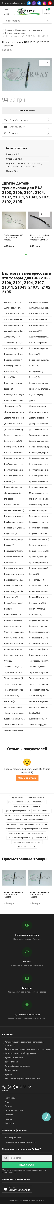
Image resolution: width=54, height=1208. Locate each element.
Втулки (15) (34, 377)
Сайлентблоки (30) (12, 615)
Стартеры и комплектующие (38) (15, 649)
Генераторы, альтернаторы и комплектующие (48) (40, 389)
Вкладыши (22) (36, 371)
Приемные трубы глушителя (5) (15, 551)
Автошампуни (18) (12, 337)
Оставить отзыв (27, 778)
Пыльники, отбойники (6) (15, 568)
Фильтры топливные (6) (40, 707)
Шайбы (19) (34, 713)
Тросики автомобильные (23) (40, 690)
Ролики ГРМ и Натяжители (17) (40, 597)
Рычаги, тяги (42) (37, 609)
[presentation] (41, 63)
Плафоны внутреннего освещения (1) (15, 522)
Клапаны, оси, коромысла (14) (40, 452)
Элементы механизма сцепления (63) (15, 730)
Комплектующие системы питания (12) (15, 476)
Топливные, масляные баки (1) (40, 667)
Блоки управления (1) (14, 366)
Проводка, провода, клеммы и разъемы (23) (40, 557)
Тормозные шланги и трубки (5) (40, 684)
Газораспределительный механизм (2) (40, 383)
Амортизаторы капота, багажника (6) (40, 342)
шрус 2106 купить (14, 820)
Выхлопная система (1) (14, 383)
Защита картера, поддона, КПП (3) (40, 441)
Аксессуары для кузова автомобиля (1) (15, 342)
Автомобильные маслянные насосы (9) (40, 314)
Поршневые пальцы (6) (39, 539)
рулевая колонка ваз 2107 (19, 802)
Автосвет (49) (35, 331)
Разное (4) (34, 574)
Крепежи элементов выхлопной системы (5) (40, 481)
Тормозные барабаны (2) (40, 672)
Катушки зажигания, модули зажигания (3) (15, 452)
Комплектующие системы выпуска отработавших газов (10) (15, 470)
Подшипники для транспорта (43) (15, 539)
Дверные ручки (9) (12, 406)
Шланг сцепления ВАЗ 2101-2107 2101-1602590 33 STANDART (39, 237)
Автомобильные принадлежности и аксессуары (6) (15, 325)
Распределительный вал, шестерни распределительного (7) (15, 580)
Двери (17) (34, 400)
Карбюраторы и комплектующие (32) (15, 447)
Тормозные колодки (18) (40, 678)
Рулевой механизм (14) (15, 603)
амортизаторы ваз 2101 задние (18, 815)
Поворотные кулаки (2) (14, 528)
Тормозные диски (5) (13, 678)
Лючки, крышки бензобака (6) (15, 493)
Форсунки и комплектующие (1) (15, 713)
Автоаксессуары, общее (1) (15, 302)
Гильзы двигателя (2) (14, 395)
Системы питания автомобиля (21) (15, 638)
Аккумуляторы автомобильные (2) (40, 337)
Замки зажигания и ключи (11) (40, 435)
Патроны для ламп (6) (14, 516)
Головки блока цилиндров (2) (15, 400)
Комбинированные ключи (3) (15, 464)
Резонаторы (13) (36, 580)
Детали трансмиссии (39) (15, 418)
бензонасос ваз (13, 829)
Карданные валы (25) (39, 447)
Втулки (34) (9, 377)
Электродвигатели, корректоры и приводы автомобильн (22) (15, 724)
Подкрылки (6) (10, 533)
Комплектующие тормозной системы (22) (40, 476)
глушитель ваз (39, 802)
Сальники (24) (35, 615)
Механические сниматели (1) (40, 499)
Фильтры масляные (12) (15, 707)
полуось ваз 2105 (17, 797)
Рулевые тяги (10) (37, 603)
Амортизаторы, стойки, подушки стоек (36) (15, 348)
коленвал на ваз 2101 (27, 847)
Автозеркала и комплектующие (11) (40, 302)
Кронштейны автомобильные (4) (15, 487)
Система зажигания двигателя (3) (15, 626)
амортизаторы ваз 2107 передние (27, 842)
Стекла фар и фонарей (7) (40, 649)
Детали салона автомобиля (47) (40, 412)
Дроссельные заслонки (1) (40, 429)
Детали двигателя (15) (39, 406)
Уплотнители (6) (11, 696)
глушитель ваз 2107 (35, 797)
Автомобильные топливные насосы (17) (40, 325)
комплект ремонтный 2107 (35, 820)
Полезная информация (12, 3)
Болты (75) (34, 366)
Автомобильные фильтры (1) (15, 331)
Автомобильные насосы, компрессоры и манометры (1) (15, 319)
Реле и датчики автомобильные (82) (15, 586)
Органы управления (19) (15, 510)
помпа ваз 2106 (38, 833)
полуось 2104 (41, 824)
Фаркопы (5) (10, 701)
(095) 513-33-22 (19, 1087)
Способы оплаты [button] (17, 127)
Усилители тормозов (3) (40, 696)
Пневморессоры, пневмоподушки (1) (40, 522)
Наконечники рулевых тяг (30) (15, 505)
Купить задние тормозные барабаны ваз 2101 (27, 838)
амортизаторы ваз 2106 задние (20, 824)
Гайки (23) (8, 389)
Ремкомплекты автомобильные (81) (40, 586)
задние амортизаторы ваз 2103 (17, 811)
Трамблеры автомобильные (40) (15, 690)
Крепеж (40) (10, 481)
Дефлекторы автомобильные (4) (15, 424)
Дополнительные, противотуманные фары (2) (15, 429)
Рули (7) (8, 609)
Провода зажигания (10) (15, 557)
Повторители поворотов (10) (40, 528)
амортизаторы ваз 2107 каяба (35, 829)
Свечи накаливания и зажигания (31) (15, 620)
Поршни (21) (10, 545)
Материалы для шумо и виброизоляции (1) (40, 493)
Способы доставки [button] (18, 120)
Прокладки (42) (11, 562)
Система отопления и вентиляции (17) (40, 626)
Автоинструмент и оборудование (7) (15, 308)
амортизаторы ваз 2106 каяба (27, 806)
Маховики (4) (10, 499)
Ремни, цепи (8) (11, 597)
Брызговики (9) (11, 371)
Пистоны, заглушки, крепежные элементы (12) (40, 516)
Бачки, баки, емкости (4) (40, 360)
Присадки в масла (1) (39, 551)
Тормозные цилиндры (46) (15, 684)
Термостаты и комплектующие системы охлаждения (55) (40, 661)
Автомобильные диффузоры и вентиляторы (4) (15, 314)
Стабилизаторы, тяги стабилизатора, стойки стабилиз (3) (40, 643)
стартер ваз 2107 (41, 815)
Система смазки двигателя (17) (40, 632)
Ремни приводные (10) (39, 591)
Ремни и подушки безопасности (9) (15, 591)
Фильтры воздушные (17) (40, 701)
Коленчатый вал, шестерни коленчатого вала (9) (40, 458)
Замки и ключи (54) (13, 441)
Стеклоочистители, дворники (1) (15, 655)
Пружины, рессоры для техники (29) (40, 562)
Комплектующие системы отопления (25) (40, 470)
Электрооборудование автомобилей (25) (40, 724)
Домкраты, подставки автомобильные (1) (40, 424)
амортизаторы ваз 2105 (19, 833)
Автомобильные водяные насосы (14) (40, 308)
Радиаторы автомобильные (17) (40, 568)
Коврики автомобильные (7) (15, 458)
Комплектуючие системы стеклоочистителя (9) (40, 464)
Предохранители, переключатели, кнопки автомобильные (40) (40, 545)
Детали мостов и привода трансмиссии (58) (15, 412)
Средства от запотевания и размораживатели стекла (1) (15, 643)
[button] (26, 254)
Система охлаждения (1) (15, 632)
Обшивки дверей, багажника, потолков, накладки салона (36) (40, 505)
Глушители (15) (36, 395)
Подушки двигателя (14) (40, 533)
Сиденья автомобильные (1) (40, 620)
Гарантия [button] (13, 133)
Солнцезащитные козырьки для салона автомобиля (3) (40, 638)
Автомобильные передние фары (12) (40, 319)
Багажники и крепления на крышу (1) (40, 348)
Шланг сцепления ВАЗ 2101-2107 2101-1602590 (13, 894)
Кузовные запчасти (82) (40, 487)
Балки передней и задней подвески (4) (15, 354)
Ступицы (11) (10, 661)
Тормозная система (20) (15, 672)
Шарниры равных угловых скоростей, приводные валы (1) (15, 719)
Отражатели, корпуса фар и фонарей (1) (40, 510)
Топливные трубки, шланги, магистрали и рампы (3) (15, 667)
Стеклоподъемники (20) (40, 655)
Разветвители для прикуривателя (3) (15, 574)
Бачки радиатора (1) (13, 360)
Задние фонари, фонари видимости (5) (15, 435)
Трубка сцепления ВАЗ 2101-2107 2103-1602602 (13, 237)
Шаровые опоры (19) (38, 719)
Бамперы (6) (35, 354)
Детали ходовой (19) (38, 418)
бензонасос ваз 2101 (41, 811)
